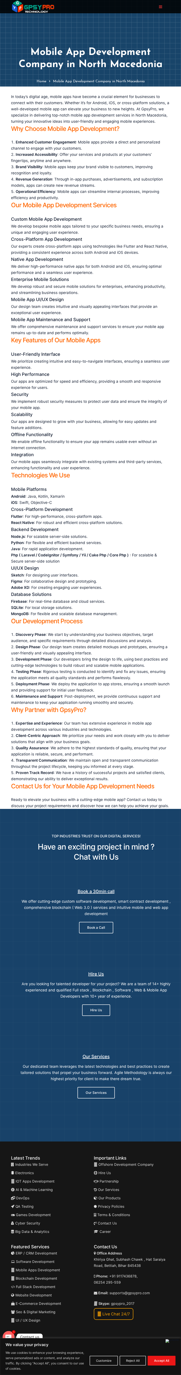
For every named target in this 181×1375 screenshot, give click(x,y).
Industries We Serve (31, 1164)
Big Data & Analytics (31, 1231)
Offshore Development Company (125, 1164)
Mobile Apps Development (38, 1270)
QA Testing (24, 1206)
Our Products (109, 1198)
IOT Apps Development (35, 1181)
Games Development (33, 1215)
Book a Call (96, 927)
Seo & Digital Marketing (35, 1312)
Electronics (24, 1173)
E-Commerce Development (38, 1303)
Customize (103, 1360)
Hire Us (96, 974)
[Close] (172, 1341)
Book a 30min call (96, 891)
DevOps (22, 1198)
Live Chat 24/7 (115, 1314)
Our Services (96, 1056)
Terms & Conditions (113, 1215)
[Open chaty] (9, 1337)
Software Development (35, 1261)
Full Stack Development (35, 1287)
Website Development (33, 1295)
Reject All (133, 1360)
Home (41, 81)
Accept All (161, 1360)
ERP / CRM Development (36, 1253)
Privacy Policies (110, 1206)
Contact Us (107, 1223)
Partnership (108, 1181)
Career (104, 1231)
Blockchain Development (36, 1278)
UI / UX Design (28, 1320)
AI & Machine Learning (34, 1189)
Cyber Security (27, 1223)
